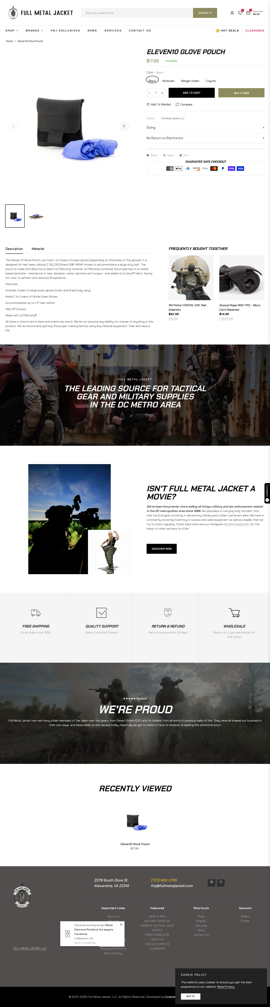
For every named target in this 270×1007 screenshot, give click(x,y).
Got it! (190, 996)
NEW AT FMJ (157, 916)
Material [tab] (38, 249)
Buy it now (241, 93)
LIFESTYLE (157, 939)
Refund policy (113, 953)
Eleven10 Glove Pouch (135, 844)
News (201, 930)
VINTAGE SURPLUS (157, 944)
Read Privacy (226, 987)
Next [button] (124, 126)
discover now (162, 548)
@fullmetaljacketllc (236, 524)
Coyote (211, 80)
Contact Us (201, 935)
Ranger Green (190, 80)
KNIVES (157, 930)
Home (9, 41)
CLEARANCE (157, 949)
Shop (201, 916)
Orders (245, 916)
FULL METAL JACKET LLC (29, 948)
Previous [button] (14, 126)
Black (152, 80)
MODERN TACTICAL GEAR (157, 926)
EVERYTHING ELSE (157, 935)
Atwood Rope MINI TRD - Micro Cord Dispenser (239, 307)
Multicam (168, 80)
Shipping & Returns (113, 949)
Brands (201, 921)
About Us (113, 916)
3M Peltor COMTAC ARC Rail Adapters (187, 307)
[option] (69, 124)
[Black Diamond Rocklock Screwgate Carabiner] (67, 934)
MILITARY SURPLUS (157, 921)
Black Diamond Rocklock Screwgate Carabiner (93, 929)
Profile (245, 921)
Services (113, 921)
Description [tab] (14, 249)
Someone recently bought (90, 925)
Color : (155, 72)
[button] (149, 13)
